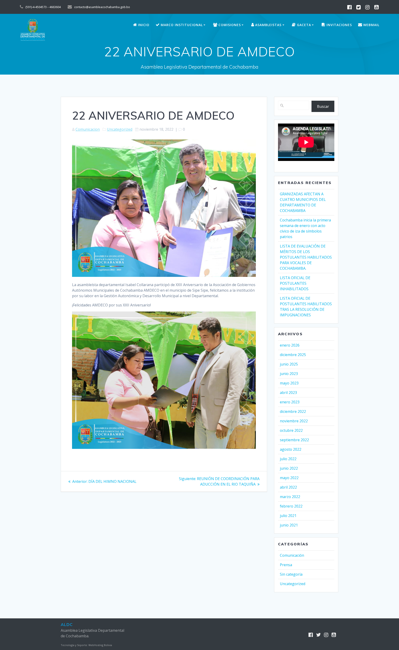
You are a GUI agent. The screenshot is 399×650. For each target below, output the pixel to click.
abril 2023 (288, 392)
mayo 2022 (289, 477)
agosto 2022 (290, 449)
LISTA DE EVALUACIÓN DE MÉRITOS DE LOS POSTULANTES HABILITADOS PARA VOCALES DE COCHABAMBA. (306, 257)
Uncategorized (119, 129)
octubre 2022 (291, 430)
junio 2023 (289, 373)
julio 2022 (288, 458)
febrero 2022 (291, 506)
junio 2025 (289, 364)
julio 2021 (288, 515)
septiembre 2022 (294, 439)
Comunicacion (88, 129)
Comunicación (292, 555)
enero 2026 (289, 345)
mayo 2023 (289, 383)
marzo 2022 (290, 496)
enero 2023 (289, 402)
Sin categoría (291, 574)
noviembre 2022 (294, 420)
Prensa (286, 564)
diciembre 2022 (293, 411)
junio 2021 (289, 525)
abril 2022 (288, 487)
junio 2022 (289, 468)
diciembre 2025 (293, 354)
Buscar (323, 106)
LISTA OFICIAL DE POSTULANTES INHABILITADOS (295, 283)
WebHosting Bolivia (100, 645)
